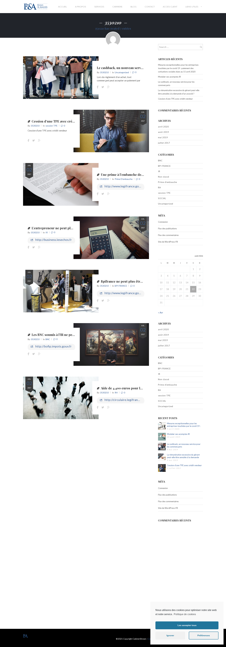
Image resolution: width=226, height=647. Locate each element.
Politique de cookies (185, 614)
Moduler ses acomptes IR (169, 77)
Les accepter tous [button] (187, 625)
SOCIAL (162, 198)
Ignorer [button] (170, 635)
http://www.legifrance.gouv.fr (124, 186)
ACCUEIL (62, 6)
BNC (48, 339)
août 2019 (163, 132)
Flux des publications (167, 228)
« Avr (160, 312)
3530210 (104, 72)
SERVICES (99, 6)
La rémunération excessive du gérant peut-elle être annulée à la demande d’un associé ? (178, 92)
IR (47, 232)
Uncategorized (122, 72)
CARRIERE (117, 6)
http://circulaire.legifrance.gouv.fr (124, 400)
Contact (150, 6)
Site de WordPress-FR (168, 242)
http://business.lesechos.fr (53, 239)
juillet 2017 (164, 143)
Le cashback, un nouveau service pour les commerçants (138, 68)
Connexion (163, 222)
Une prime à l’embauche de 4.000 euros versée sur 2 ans (142, 174)
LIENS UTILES (191, 6)
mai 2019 (163, 137)
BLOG (134, 6)
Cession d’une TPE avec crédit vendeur (60, 121)
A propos (80, 6)
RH (116, 392)
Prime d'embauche (124, 179)
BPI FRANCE (121, 285)
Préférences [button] (203, 635)
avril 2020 (163, 126)
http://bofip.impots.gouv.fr (53, 346)
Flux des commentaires (168, 235)
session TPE (51, 125)
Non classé (163, 177)
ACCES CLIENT (170, 6)
